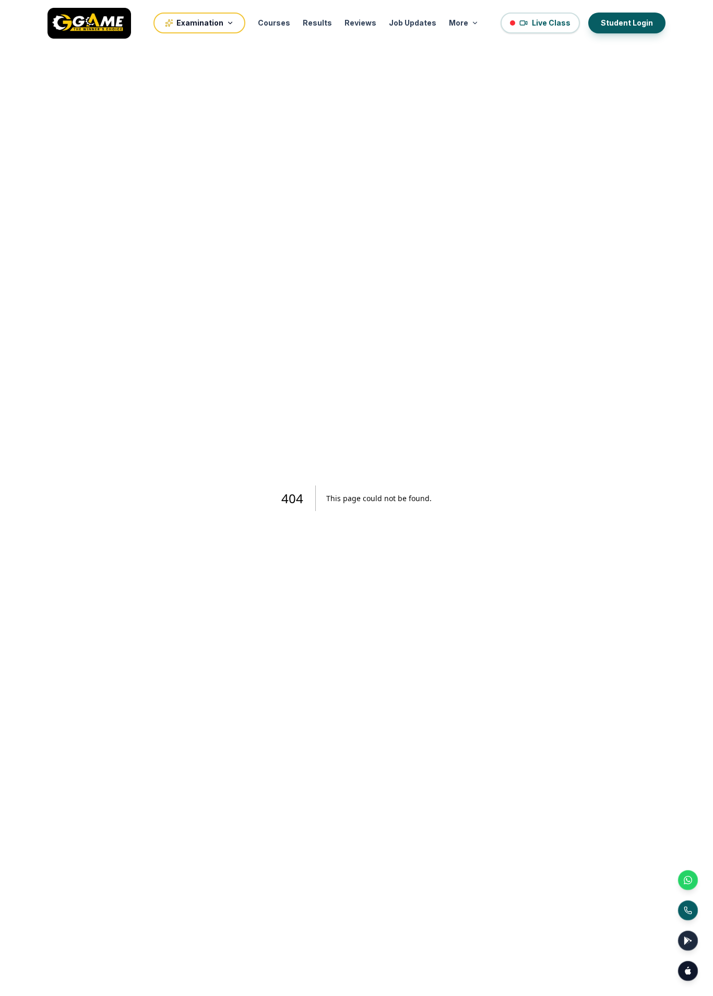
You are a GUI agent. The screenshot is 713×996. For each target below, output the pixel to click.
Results (317, 22)
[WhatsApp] (688, 880)
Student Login (627, 22)
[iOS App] (688, 971)
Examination (199, 22)
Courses (274, 22)
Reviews (360, 22)
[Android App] (688, 941)
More (458, 22)
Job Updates (412, 22)
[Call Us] (688, 910)
